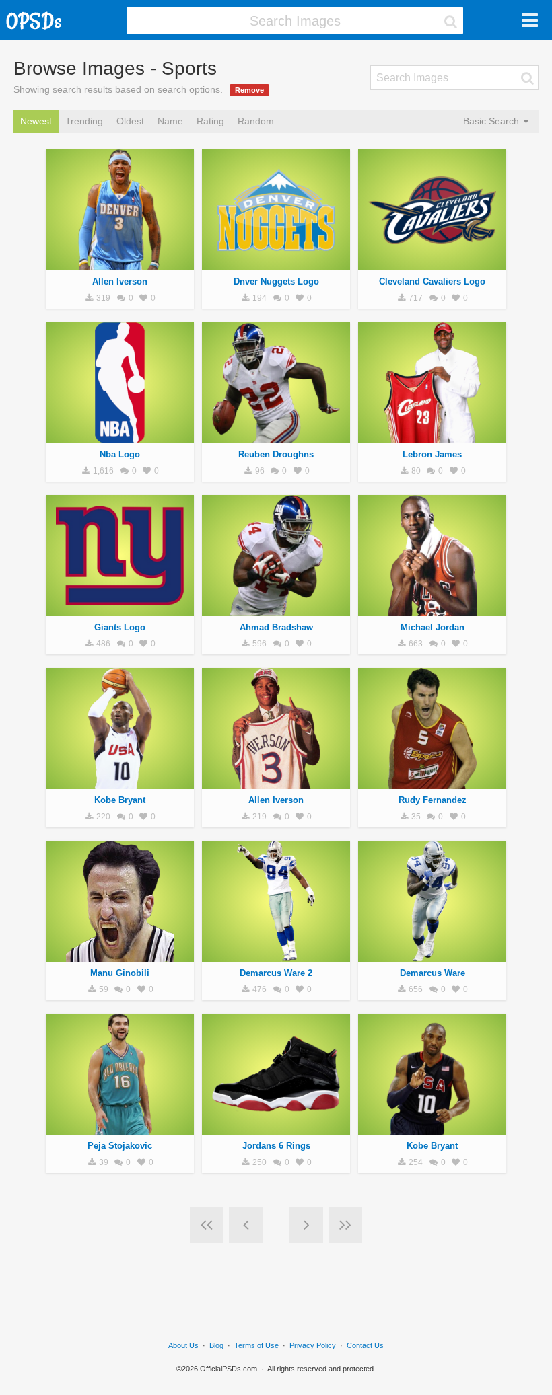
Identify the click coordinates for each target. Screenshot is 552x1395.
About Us (183, 1345)
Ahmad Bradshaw (276, 627)
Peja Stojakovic (120, 1146)
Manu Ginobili (119, 973)
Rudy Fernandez (433, 800)
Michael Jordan (432, 627)
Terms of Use (256, 1345)
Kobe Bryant (119, 800)
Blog (216, 1345)
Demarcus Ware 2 (276, 973)
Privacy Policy (312, 1345)
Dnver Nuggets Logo (276, 281)
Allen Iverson (119, 281)
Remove (249, 90)
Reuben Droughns (276, 454)
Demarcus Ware (432, 973)
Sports (120, 263)
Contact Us (365, 1345)
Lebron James (432, 454)
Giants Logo (119, 627)
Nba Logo (120, 454)
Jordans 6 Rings (276, 1146)
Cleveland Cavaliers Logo (432, 281)
